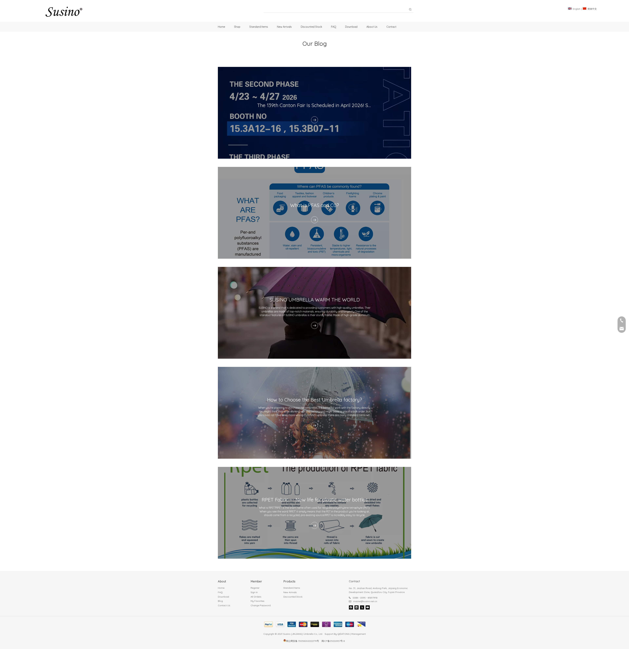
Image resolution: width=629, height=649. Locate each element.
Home (221, 587)
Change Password (261, 605)
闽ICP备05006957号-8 (333, 640)
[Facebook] (351, 607)
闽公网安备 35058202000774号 (302, 640)
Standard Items (291, 587)
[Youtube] (368, 607)
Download (223, 596)
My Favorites (257, 600)
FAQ (220, 592)
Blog (220, 600)
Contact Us (224, 605)
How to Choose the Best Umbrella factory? (314, 400)
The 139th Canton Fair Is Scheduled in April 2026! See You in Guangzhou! (336, 105)
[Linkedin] (356, 607)
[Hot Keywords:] (410, 9)
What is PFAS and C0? (314, 205)
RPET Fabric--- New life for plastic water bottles (315, 500)
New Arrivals (290, 592)
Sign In (254, 592)
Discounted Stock (292, 596)
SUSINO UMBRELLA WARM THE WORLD (314, 300)
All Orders (256, 596)
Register (255, 587)
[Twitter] (362, 607)
